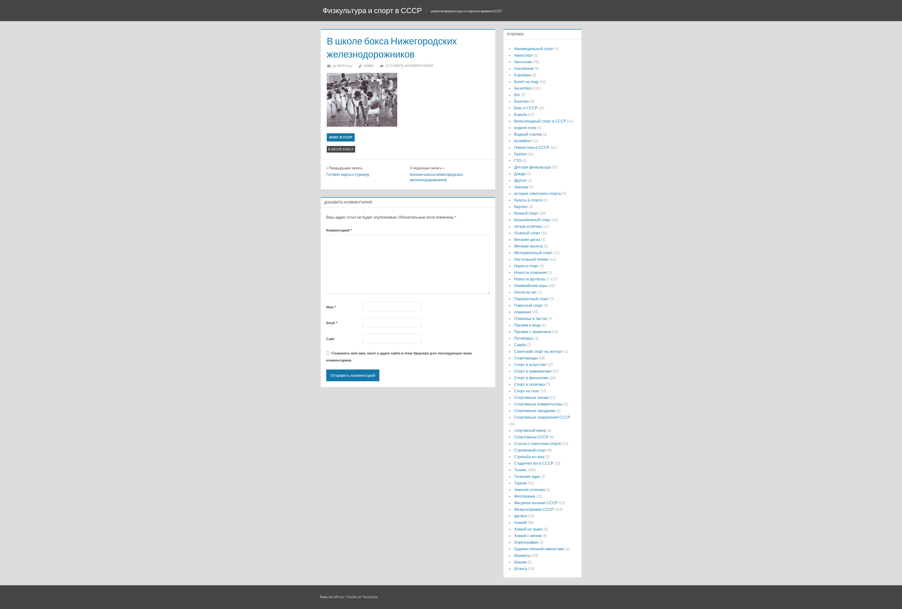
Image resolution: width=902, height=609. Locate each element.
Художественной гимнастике (539, 548)
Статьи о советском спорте (537, 443)
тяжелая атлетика (529, 489)
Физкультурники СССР (534, 509)
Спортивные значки (531, 397)
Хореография (526, 542)
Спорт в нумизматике (533, 371)
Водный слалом (528, 134)
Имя (331, 307)
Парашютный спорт (531, 298)
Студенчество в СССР (533, 463)
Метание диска (527, 239)
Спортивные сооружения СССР (542, 417)
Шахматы (522, 555)
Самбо (520, 344)
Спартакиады (526, 358)
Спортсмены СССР (531, 437)
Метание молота (528, 246)
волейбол (522, 140)
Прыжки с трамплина (532, 331)
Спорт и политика (529, 384)
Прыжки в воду (527, 325)
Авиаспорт (523, 55)
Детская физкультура (532, 167)
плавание (522, 312)
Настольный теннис (531, 259)
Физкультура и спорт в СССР (372, 10)
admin (368, 65)
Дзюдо (520, 173)
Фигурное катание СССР (536, 502)
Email (332, 323)
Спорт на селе (526, 391)
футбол (520, 516)
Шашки (520, 562)
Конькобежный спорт (532, 219)
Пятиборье (523, 338)
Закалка (521, 187)
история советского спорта (537, 193)
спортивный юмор (530, 430)
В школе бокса (341, 149)
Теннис (520, 470)
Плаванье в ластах (530, 318)
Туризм (520, 483)
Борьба (520, 114)
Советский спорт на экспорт (538, 351)
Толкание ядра (527, 476)
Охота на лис (525, 292)
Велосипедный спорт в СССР (540, 121)
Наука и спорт (526, 265)
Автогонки (523, 61)
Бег (517, 94)
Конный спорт (526, 213)
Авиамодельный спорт (534, 48)
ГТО (517, 160)
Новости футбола (529, 279)
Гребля (520, 154)
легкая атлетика (528, 226)
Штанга (520, 568)
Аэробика (522, 75)
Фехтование (524, 496)
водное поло (525, 127)
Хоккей (520, 522)
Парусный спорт (528, 305)
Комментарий (339, 230)
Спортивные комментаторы (538, 404)
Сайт (330, 339)
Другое (520, 180)
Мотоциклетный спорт (533, 252)
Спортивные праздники (534, 410)
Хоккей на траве (528, 529)
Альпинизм (523, 68)
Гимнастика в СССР (531, 147)
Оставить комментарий (409, 65)
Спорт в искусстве (530, 364)
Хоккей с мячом (527, 535)
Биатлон (521, 101)
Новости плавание (530, 272)
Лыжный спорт (527, 233)
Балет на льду (526, 81)
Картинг (521, 206)
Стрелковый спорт (530, 450)
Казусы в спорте (528, 200)
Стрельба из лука (529, 456)
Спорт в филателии (531, 377)
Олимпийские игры (530, 285)
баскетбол (523, 88)
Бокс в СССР (340, 137)
